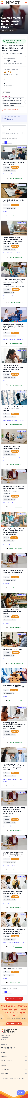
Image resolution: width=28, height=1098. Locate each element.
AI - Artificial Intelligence (9, 252)
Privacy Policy (4, 1037)
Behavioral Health (22, 147)
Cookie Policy (4, 1039)
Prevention (6, 295)
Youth (13, 295)
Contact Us (4, 1044)
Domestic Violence (8, 339)
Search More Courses (14, 999)
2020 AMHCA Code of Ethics (12, 969)
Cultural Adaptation (8, 544)
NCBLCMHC (10, 119)
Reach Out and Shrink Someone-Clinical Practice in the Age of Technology (13, 572)
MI (21, 457)
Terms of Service (5, 1035)
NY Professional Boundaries (10, 738)
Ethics (13, 173)
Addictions (23, 914)
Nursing (24, 263)
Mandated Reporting (8, 298)
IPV (25, 339)
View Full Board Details (10, 109)
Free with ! (16, 178)
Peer (5, 460)
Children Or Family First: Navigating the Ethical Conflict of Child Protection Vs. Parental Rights (14, 931)
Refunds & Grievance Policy (8, 1042)
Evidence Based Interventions (11, 457)
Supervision (6, 173)
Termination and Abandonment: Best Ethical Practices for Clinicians (13, 408)
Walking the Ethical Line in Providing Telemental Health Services (12, 611)
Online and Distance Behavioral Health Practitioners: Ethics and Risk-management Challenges (13, 854)
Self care (6, 380)
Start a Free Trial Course (14, 1023)
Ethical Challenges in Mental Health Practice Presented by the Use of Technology (14, 488)
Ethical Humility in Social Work (12, 649)
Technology (6, 583)
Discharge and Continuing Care (11, 420)
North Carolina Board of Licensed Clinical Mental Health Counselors (12, 48)
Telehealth (6, 502)
